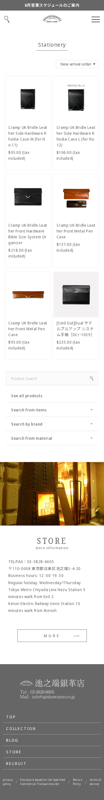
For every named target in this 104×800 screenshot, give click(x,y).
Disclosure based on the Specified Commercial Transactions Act (42, 782)
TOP (11, 716)
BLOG (12, 740)
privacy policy (8, 782)
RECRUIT (16, 763)
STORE (14, 751)
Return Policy (78, 782)
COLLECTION (21, 728)
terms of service (95, 782)
